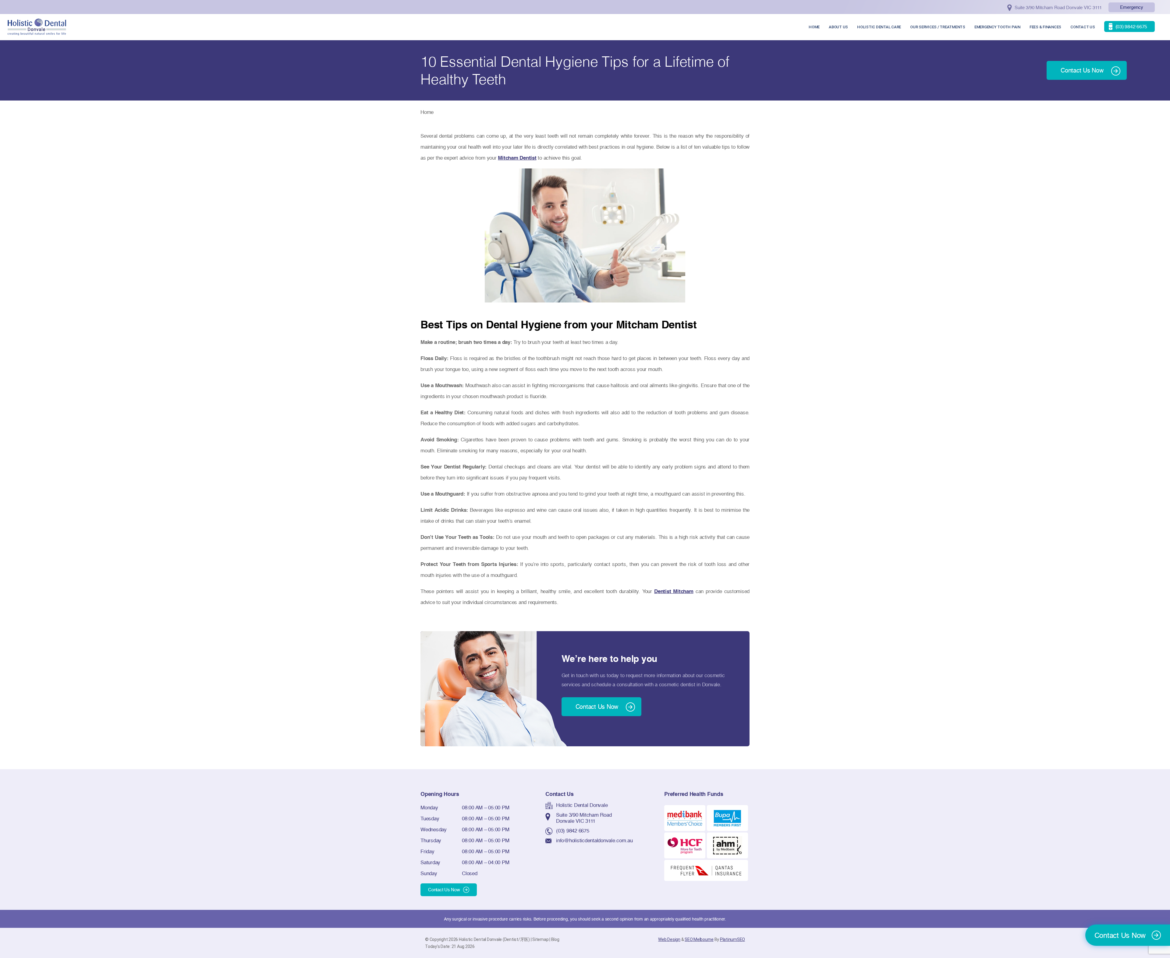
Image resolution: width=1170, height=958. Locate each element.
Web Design (669, 939)
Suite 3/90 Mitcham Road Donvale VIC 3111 (584, 817)
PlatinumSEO (732, 939)
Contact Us (1082, 27)
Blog (555, 939)
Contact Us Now (444, 890)
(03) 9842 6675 (572, 830)
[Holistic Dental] (37, 26)
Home (814, 27)
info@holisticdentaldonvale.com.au (594, 840)
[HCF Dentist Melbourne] (684, 845)
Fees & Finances (1045, 27)
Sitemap (540, 939)
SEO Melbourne (699, 939)
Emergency (1131, 7)
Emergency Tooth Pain (997, 27)
